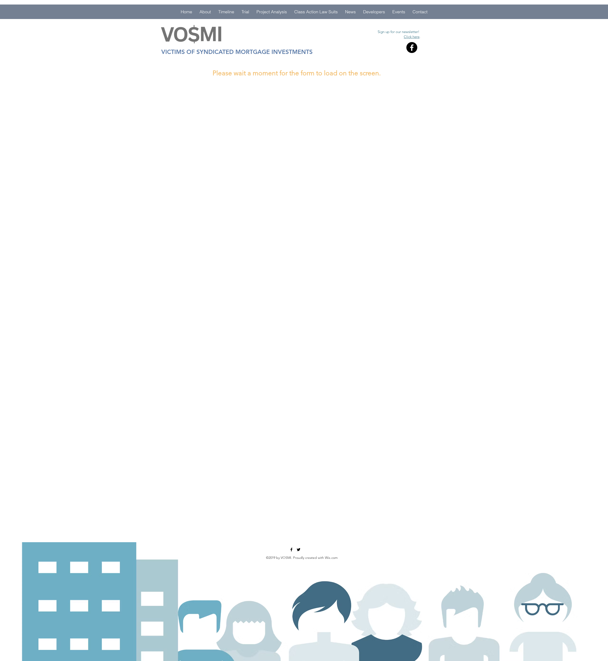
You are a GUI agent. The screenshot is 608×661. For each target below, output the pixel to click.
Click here (411, 36)
